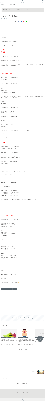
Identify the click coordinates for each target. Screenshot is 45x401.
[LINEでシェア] (27, 21)
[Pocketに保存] (24, 21)
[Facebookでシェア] (18, 21)
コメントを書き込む (22, 383)
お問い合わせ (22, 396)
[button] (29, 21)
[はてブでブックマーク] (21, 21)
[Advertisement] (22, 26)
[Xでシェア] (15, 21)
